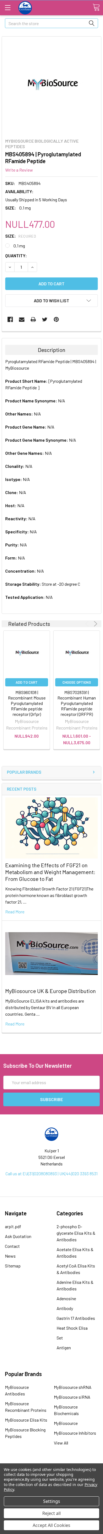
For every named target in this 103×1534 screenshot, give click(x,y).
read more (14, 911)
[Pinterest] (56, 319)
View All (61, 1442)
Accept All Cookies (51, 1525)
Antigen (64, 1347)
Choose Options (76, 682)
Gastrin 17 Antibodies (76, 1318)
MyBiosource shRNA (72, 1387)
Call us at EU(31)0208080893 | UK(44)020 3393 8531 (51, 1173)
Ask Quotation (18, 1236)
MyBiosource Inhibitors (75, 1433)
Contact (12, 1246)
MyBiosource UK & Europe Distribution (50, 991)
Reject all (51, 1513)
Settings (51, 1501)
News (10, 1255)
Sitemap (13, 1265)
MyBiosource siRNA (72, 1397)
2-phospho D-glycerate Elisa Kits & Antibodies (76, 1233)
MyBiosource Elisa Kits (26, 1419)
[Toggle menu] (7, 7)
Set (60, 1337)
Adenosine (66, 1298)
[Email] (22, 319)
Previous (87, 623)
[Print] (33, 319)
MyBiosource (66, 1423)
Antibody (65, 1308)
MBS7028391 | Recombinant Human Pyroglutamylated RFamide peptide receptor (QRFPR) (76, 703)
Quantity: (16, 255)
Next (94, 623)
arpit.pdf (13, 1226)
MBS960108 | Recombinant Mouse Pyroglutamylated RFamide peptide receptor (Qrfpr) (27, 703)
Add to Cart (27, 682)
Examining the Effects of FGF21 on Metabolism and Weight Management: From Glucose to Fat (50, 872)
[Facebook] (10, 319)
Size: (20, 235)
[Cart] (96, 7)
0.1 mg (19, 245)
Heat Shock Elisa (72, 1327)
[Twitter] (45, 319)
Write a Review (19, 169)
